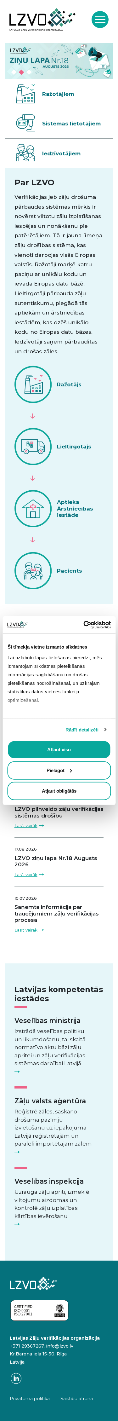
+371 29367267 (27, 1346)
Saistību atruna (76, 1398)
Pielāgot (56, 770)
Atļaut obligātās (59, 791)
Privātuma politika (30, 1398)
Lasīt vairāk (25, 825)
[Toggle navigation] (100, 19)
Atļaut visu (59, 749)
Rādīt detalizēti (82, 729)
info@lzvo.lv (59, 1346)
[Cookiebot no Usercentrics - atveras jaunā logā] (84, 625)
